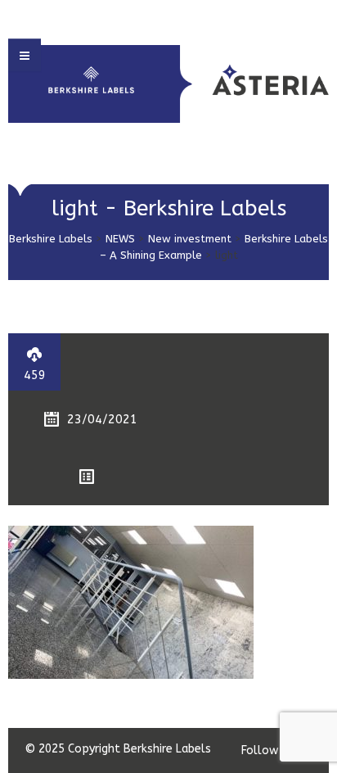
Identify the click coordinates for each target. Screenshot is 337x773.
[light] (131, 601)
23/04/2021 (102, 419)
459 (35, 375)
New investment (189, 239)
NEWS (120, 239)
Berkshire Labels (50, 239)
